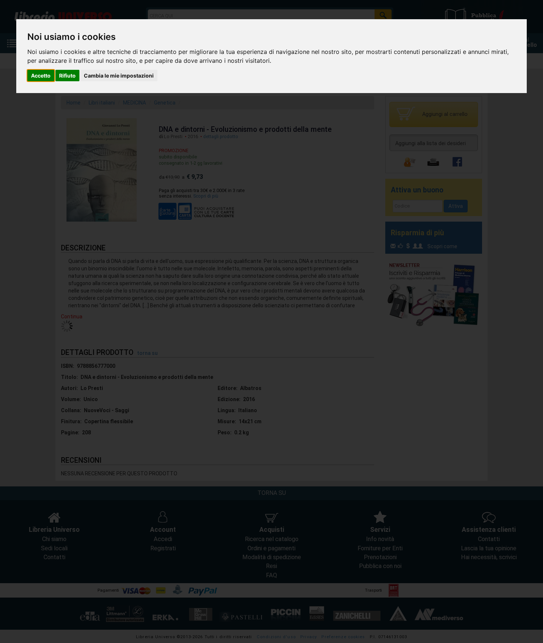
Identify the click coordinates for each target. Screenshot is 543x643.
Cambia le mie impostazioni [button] (119, 75)
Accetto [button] (41, 75)
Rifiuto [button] (67, 75)
